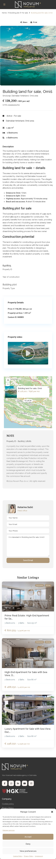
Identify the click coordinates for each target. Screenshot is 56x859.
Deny (28, 844)
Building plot (14, 13)
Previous (5, 55)
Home (4, 13)
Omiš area (34, 96)
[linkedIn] (18, 783)
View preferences (28, 851)
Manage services (9, 830)
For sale (25, 13)
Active (9, 116)
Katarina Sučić (25, 507)
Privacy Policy (28, 856)
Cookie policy (8, 804)
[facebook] (4, 783)
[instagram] (31, 783)
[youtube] (24, 783)
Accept (28, 837)
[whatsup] (11, 783)
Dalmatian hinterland (20, 96)
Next (50, 55)
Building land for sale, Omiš (30, 388)
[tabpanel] (28, 55)
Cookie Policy (18, 856)
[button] (52, 812)
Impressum (39, 856)
